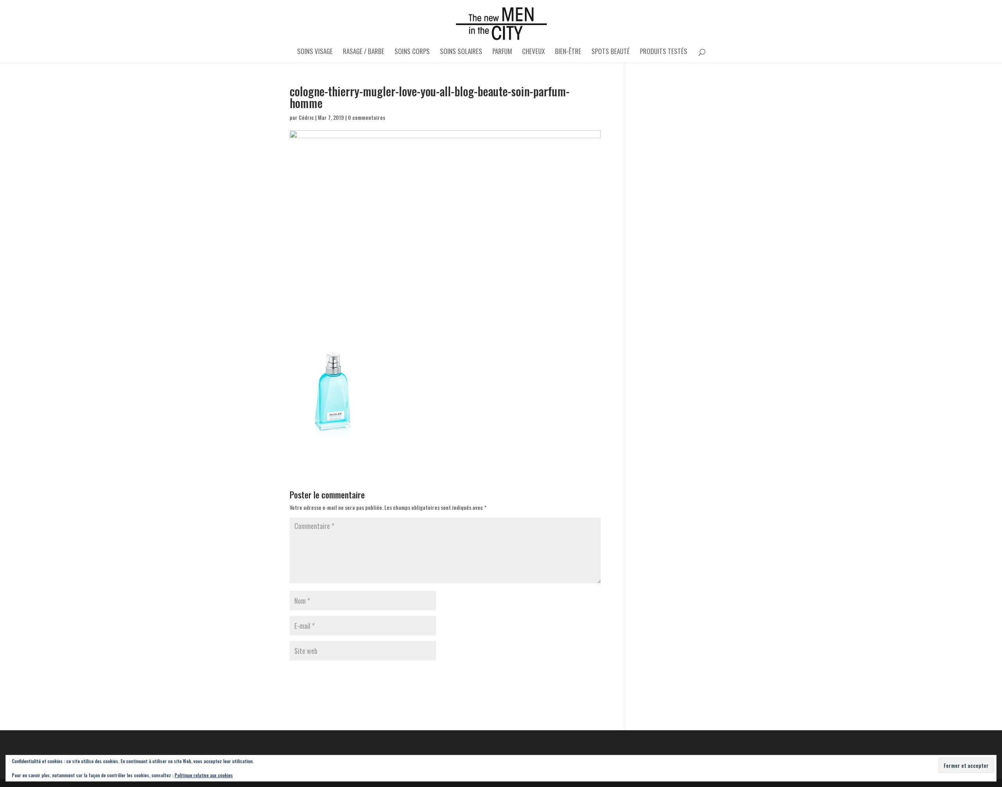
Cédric (306, 117)
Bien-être (568, 52)
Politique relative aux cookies (204, 775)
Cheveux (533, 52)
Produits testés (663, 52)
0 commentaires (366, 117)
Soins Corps (412, 52)
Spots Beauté (610, 52)
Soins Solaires (461, 52)
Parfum (502, 52)
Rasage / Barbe (363, 52)
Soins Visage (315, 52)
